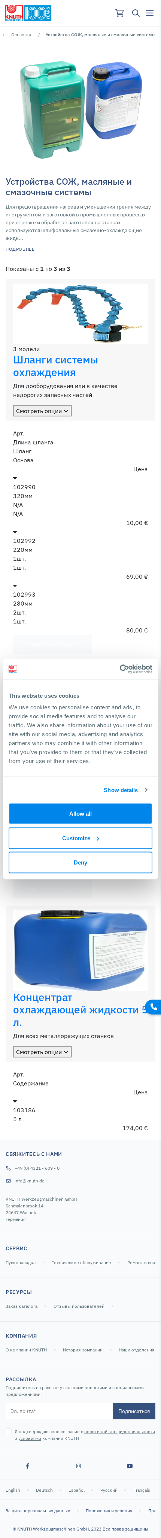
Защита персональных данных (38, 1510)
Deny (80, 862)
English (13, 1490)
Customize (76, 838)
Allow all (80, 813)
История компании (83, 1350)
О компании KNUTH (26, 1350)
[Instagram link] (79, 1466)
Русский (109, 1490)
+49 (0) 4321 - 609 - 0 (37, 1168)
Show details (121, 790)
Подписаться (134, 1411)
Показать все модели (52, 644)
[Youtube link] (130, 1466)
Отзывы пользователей (79, 1306)
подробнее (20, 249)
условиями (29, 1438)
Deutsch (45, 1490)
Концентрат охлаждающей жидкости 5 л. (80, 1009)
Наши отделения (136, 1350)
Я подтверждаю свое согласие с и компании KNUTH (85, 1435)
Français (142, 1490)
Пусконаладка (21, 1262)
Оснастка (21, 34)
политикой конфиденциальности (119, 1431)
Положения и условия (109, 1510)
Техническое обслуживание (81, 1262)
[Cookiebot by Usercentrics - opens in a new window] (119, 669)
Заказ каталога (21, 1306)
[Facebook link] (28, 1466)
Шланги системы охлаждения (55, 366)
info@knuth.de (30, 1181)
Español (77, 1490)
